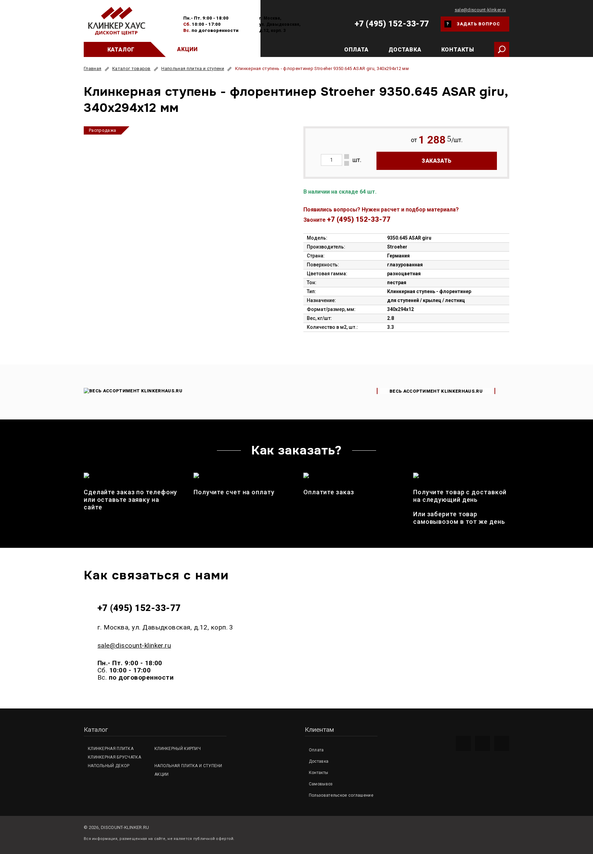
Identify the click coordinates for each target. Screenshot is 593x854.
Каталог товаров (131, 68)
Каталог (121, 49)
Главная (92, 68)
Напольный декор (109, 765)
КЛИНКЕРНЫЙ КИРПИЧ (177, 748)
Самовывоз (321, 784)
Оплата (356, 49)
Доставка (404, 49)
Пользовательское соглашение (341, 795)
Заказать (436, 161)
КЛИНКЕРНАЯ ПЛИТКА (110, 748)
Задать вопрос (473, 23)
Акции (187, 49)
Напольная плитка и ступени (192, 68)
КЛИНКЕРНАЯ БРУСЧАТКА (114, 757)
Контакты (457, 49)
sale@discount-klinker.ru (480, 9)
